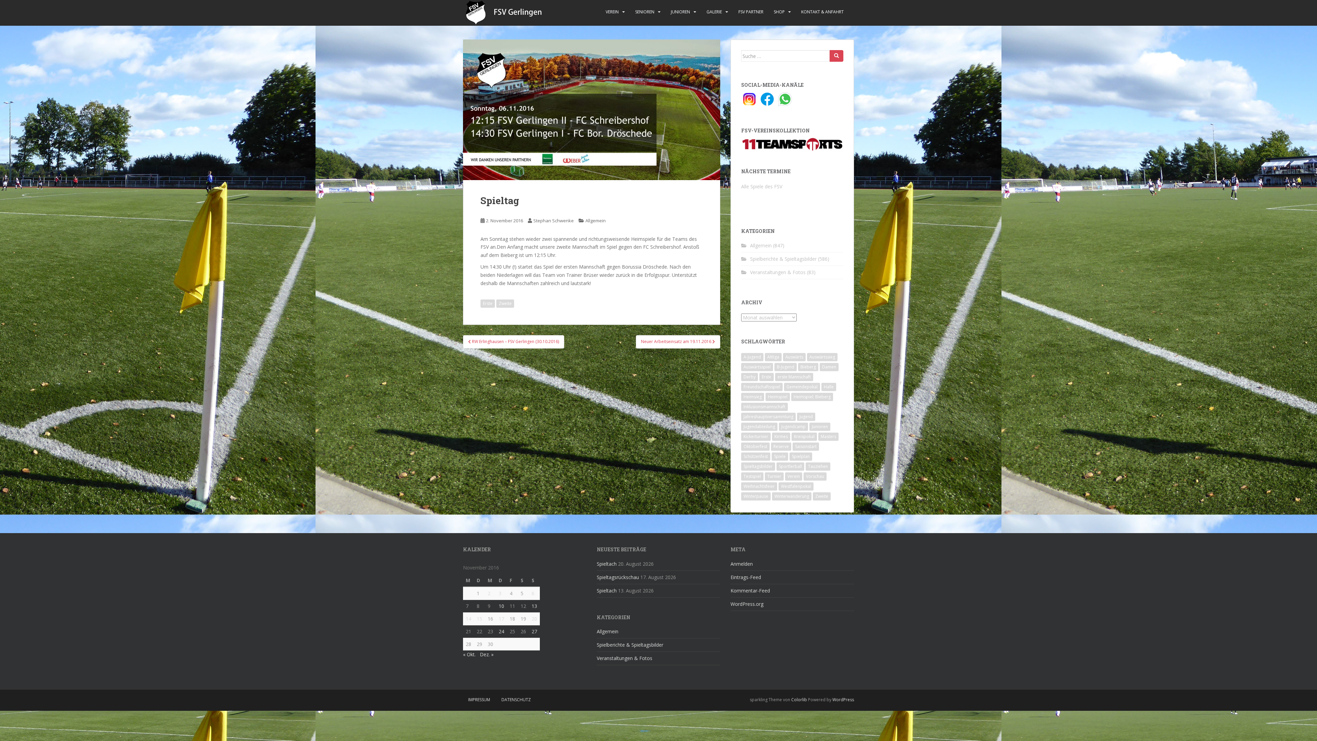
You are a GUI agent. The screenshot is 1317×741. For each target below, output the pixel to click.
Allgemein (595, 220)
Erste (488, 303)
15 (479, 618)
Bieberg (808, 367)
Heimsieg (753, 397)
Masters (828, 436)
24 (501, 631)
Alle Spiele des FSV (761, 186)
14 (468, 618)
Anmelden (742, 564)
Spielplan (801, 456)
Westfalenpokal (796, 486)
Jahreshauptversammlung (768, 417)
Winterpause (756, 496)
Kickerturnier (756, 436)
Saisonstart (806, 446)
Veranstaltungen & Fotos (778, 272)
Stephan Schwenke (553, 220)
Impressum (479, 700)
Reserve (781, 446)
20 (534, 618)
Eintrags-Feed (746, 577)
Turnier (774, 476)
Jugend (806, 417)
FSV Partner (750, 12)
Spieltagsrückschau (618, 577)
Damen (829, 367)
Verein (612, 12)
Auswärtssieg (822, 357)
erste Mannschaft (794, 377)
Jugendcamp (793, 427)
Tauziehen (818, 466)
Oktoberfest (755, 446)
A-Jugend (752, 357)
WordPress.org (747, 604)
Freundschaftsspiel (762, 387)
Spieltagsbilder (758, 466)
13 (534, 606)
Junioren (680, 12)
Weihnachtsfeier (759, 486)
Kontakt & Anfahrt (822, 12)
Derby (750, 377)
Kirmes (781, 436)
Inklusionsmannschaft (764, 407)
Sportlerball (790, 466)
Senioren (644, 12)
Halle (829, 387)
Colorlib (799, 700)
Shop (779, 12)
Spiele (780, 456)
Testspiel (752, 476)
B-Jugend (785, 367)
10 (501, 606)
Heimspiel (777, 397)
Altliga (773, 357)
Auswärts (794, 357)
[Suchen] (836, 56)
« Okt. (469, 654)
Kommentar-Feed (750, 590)
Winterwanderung (791, 496)
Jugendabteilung (759, 427)
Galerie (714, 12)
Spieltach (607, 564)
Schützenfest (756, 456)
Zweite (505, 303)
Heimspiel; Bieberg (812, 397)
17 (501, 618)
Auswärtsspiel (757, 367)
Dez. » (487, 654)
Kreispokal (804, 436)
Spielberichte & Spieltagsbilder (783, 259)
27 (534, 631)
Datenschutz (516, 700)
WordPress (843, 700)
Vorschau (815, 476)
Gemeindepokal (802, 387)
